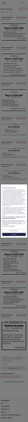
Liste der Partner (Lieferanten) (8, 226)
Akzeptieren (14, 234)
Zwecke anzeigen (14, 230)
